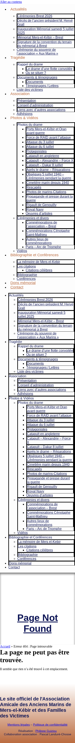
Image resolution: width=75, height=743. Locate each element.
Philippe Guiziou (46, 731)
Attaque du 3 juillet (40, 142)
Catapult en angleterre (42, 156)
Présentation (26, 100)
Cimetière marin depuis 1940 (47, 182)
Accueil (5, 646)
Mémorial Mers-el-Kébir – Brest (40, 37)
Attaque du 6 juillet (40, 146)
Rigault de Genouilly (41, 205)
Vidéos (22, 251)
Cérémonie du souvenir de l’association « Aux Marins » (37, 51)
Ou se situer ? (36, 73)
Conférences (26, 279)
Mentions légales (19, 724)
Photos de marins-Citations (46, 192)
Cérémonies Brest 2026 (34, 16)
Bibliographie (27, 275)
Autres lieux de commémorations (39, 241)
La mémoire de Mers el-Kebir (38, 262)
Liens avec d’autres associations (41, 110)
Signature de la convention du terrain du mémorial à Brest (44, 44)
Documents (34, 82)
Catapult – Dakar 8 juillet (44, 165)
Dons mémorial (23, 283)
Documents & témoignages (37, 77)
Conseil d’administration (35, 105)
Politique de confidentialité (50, 724)
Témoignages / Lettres (42, 86)
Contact (16, 287)
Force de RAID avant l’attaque (48, 137)
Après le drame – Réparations (48, 169)
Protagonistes (36, 151)
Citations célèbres (39, 270)
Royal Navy (35, 209)
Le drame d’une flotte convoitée (49, 69)
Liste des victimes (30, 89)
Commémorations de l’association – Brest (41, 224)
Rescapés (33, 187)
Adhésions (24, 114)
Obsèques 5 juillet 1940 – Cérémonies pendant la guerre (48, 176)
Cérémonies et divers (33, 218)
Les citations (26, 266)
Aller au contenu (11, 2)
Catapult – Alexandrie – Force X (49, 160)
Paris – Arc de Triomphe (43, 247)
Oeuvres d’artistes (39, 213)
